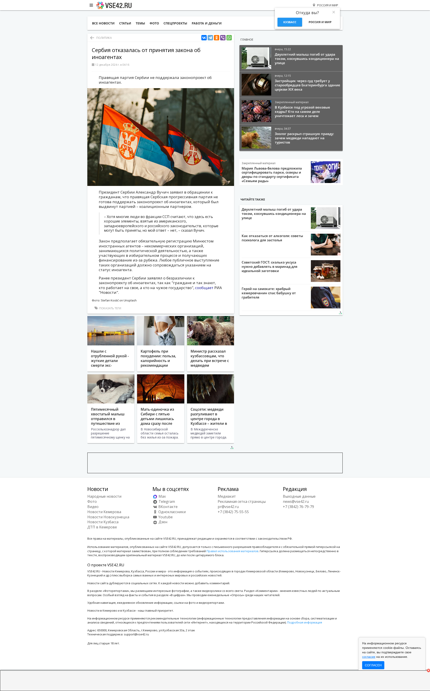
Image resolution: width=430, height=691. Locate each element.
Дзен (162, 521)
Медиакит (227, 496)
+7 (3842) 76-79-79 (298, 506)
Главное (247, 39)
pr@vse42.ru (228, 506)
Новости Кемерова (104, 511)
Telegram (166, 501)
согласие (368, 656)
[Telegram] (210, 38)
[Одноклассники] (216, 38)
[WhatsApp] (229, 38)
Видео (93, 506)
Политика (104, 38)
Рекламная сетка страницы (242, 501)
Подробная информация (304, 622)
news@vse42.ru (296, 501)
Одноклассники (171, 511)
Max (162, 496)
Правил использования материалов (232, 551)
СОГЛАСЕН (373, 665)
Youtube (165, 516)
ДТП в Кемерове (102, 527)
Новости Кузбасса (102, 521)
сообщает (204, 287)
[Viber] (223, 38)
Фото (92, 501)
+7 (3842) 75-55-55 (233, 511)
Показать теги (110, 308)
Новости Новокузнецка (108, 516)
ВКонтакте (167, 506)
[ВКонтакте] (204, 38)
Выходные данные (299, 496)
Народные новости (104, 496)
